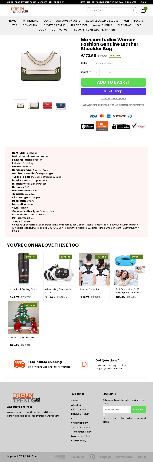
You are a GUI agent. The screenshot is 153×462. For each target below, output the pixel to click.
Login (143, 2)
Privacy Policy (78, 409)
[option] (20, 105)
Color (84, 62)
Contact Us (59, 29)
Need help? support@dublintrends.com (102, 2)
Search (75, 400)
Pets (14, 25)
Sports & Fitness (54, 25)
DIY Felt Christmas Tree (22, 337)
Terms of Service (80, 427)
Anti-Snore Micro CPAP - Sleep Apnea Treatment (128, 291)
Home (12, 20)
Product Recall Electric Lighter (94, 29)
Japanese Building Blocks (102, 20)
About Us (76, 404)
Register (131, 2)
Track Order (79, 25)
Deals (47, 20)
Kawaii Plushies (102, 25)
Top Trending (30, 20)
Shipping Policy (79, 422)
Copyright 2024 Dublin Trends (23, 456)
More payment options (113, 98)
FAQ (139, 25)
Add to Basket (113, 82)
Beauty (138, 20)
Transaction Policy (81, 431)
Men (126, 20)
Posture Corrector (89, 289)
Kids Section (30, 25)
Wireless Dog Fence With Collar (58, 291)
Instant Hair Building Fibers (23, 289)
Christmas (124, 25)
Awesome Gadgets (68, 20)
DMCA (42, 29)
